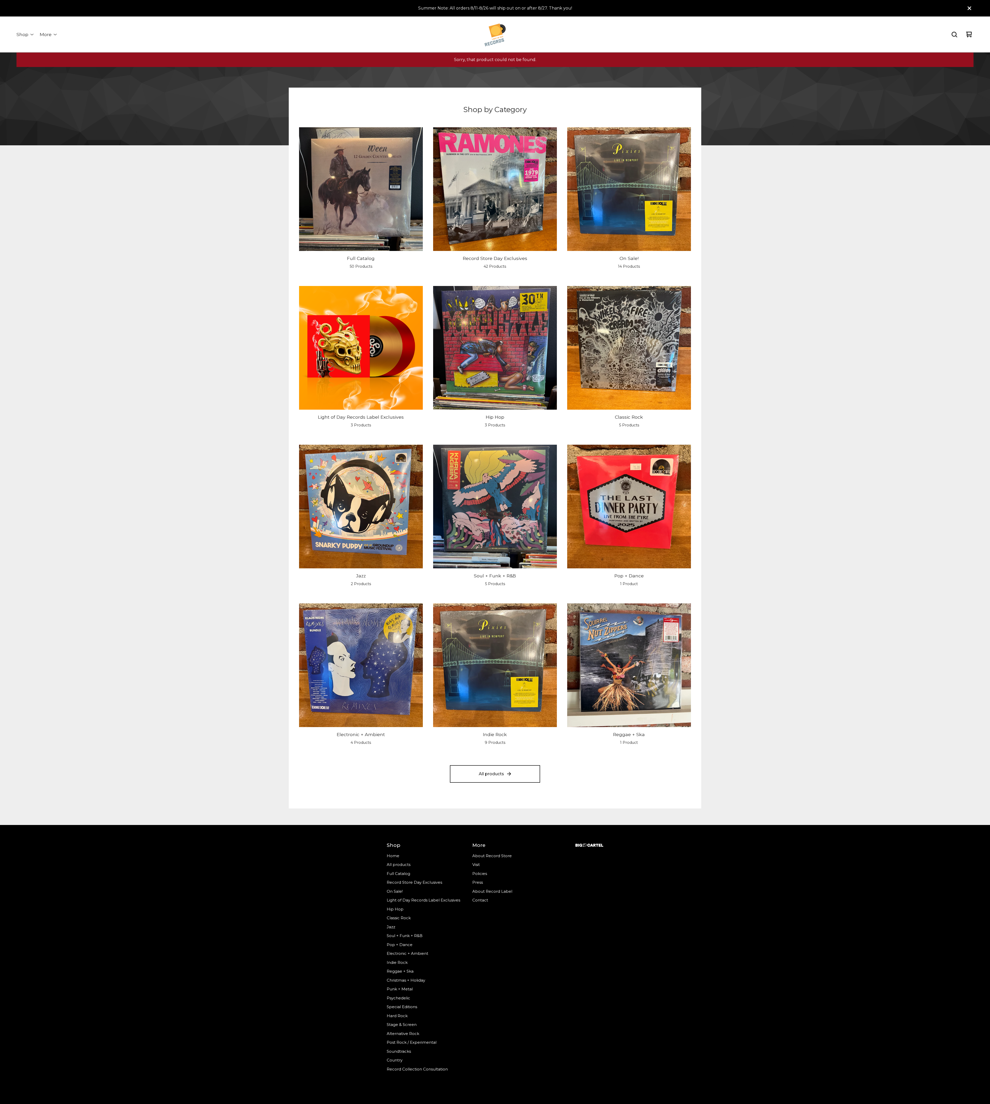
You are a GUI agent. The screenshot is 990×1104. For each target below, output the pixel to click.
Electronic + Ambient (407, 953)
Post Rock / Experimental (411, 1042)
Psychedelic (398, 998)
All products (491, 773)
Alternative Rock (403, 1033)
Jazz (391, 926)
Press (477, 882)
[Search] (954, 34)
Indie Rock (397, 962)
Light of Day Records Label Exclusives (423, 900)
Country (394, 1060)
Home (393, 855)
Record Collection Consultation (417, 1069)
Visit (476, 864)
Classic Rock (399, 917)
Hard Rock (397, 1015)
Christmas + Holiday (406, 980)
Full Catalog (398, 873)
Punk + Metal (400, 989)
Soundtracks (399, 1051)
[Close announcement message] (969, 8)
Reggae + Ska (400, 971)
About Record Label (492, 891)
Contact (480, 900)
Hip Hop (395, 909)
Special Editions (402, 1006)
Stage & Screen (402, 1024)
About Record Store (492, 855)
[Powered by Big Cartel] (589, 845)
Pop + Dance (399, 944)
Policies (479, 873)
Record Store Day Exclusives (414, 882)
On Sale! (395, 891)
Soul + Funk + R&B (405, 935)
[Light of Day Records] (495, 34)
